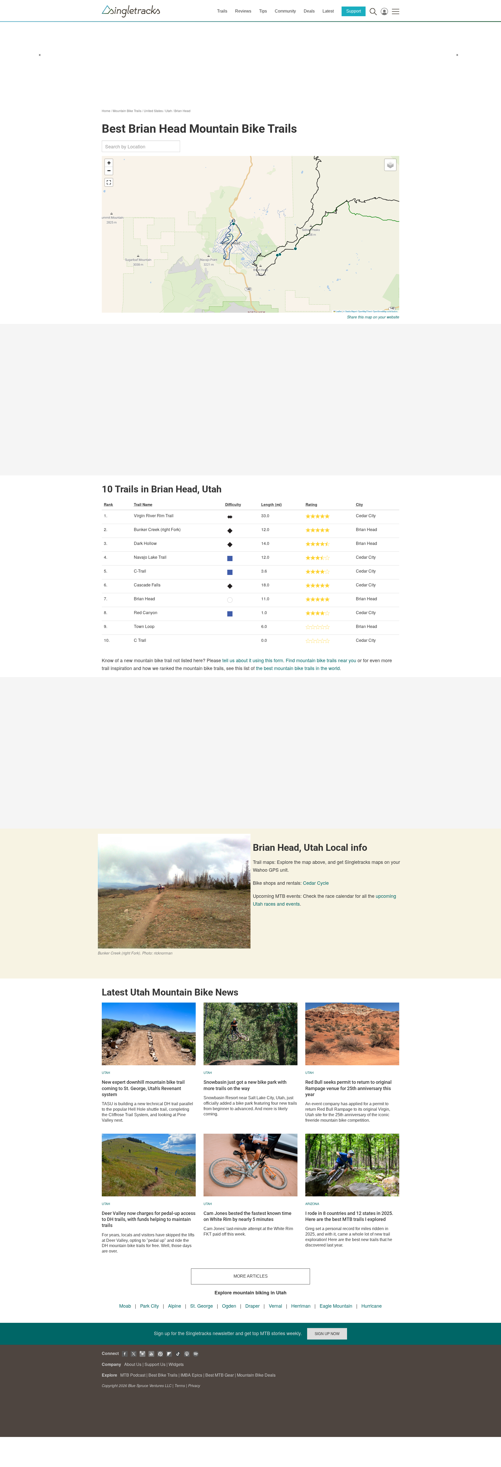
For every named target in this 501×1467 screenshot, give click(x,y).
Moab (125, 1305)
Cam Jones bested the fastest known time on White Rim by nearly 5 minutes (247, 1216)
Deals (309, 11)
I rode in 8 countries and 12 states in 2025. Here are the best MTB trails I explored (349, 1216)
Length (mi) (271, 504)
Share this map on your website (373, 316)
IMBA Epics (191, 1375)
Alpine (174, 1305)
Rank (108, 504)
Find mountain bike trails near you (321, 660)
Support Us (155, 1364)
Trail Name (143, 504)
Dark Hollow (145, 543)
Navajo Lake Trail (150, 557)
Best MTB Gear (219, 1375)
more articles (251, 1276)
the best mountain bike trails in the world (298, 668)
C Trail (140, 640)
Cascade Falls (147, 585)
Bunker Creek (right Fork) (157, 529)
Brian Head (182, 110)
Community (285, 11)
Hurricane (371, 1305)
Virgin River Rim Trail (154, 516)
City (359, 504)
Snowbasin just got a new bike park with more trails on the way (245, 1085)
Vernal (275, 1305)
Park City (149, 1305)
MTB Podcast (132, 1375)
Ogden (229, 1305)
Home (106, 110)
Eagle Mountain (336, 1305)
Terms (180, 1385)
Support (353, 11)
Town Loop (144, 626)
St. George (201, 1305)
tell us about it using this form (252, 660)
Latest (328, 11)
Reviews (243, 11)
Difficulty (233, 504)
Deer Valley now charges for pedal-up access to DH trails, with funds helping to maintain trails (148, 1219)
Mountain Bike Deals (256, 1375)
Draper (252, 1305)
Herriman (301, 1305)
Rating (311, 504)
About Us (132, 1364)
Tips (263, 11)
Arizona (312, 1203)
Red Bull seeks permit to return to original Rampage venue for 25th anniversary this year (348, 1088)
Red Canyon (145, 612)
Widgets (176, 1364)
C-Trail (140, 571)
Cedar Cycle (316, 882)
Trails (222, 11)
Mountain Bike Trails (127, 110)
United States (153, 110)
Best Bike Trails (162, 1375)
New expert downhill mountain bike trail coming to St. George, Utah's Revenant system (143, 1088)
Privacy (194, 1385)
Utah (168, 110)
